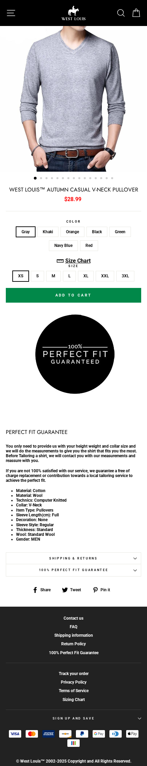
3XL (125, 276)
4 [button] (52, 179)
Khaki (48, 231)
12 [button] (96, 179)
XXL (105, 276)
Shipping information (73, 635)
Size (73, 266)
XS (20, 276)
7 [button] (69, 179)
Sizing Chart (74, 699)
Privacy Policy (73, 682)
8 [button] (74, 179)
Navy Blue (63, 245)
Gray (26, 231)
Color (73, 221)
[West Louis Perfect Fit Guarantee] (73, 393)
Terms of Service (74, 690)
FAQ (73, 626)
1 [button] (35, 178)
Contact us (73, 618)
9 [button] (80, 179)
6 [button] (63, 179)
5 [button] (58, 179)
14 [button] (107, 179)
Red (89, 245)
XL (85, 276)
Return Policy (73, 644)
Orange (72, 231)
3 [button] (47, 179)
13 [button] (102, 179)
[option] (73, 99)
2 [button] (41, 179)
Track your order (74, 673)
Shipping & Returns (73, 558)
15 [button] (113, 179)
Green (120, 231)
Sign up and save (74, 718)
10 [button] (85, 179)
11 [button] (91, 179)
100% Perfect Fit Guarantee (73, 570)
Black (97, 231)
